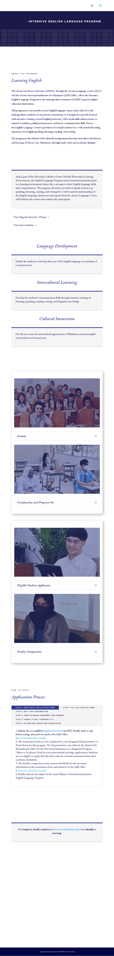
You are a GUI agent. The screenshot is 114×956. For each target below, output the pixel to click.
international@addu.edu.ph (66, 829)
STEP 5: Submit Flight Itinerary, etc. (35, 719)
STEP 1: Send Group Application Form (35, 708)
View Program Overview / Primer (29, 217)
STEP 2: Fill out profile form (78, 708)
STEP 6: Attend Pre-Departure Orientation (38, 723)
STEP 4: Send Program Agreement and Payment (40, 715)
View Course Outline (23, 225)
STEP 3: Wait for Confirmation (32, 711)
